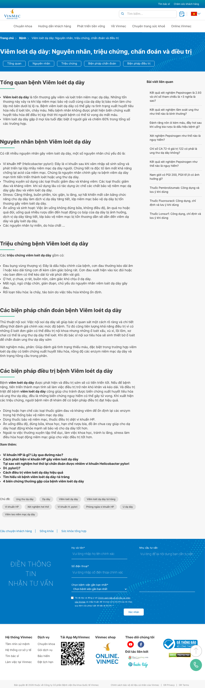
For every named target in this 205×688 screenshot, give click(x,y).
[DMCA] (180, 655)
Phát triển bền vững (91, 26)
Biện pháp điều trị (139, 63)
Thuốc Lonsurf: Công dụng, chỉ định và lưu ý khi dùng (175, 216)
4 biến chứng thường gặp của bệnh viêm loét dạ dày (43, 481)
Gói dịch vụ (45, 650)
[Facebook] (141, 644)
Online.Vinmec (181, 26)
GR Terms (184, 685)
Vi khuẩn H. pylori (67, 506)
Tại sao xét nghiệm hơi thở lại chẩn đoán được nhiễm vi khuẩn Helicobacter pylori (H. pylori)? (66, 466)
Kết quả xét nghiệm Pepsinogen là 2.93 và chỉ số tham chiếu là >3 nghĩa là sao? (175, 96)
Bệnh (22, 38)
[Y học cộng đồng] (138, 658)
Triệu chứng (69, 63)
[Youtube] (130, 644)
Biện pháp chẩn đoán (102, 63)
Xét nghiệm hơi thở (38, 506)
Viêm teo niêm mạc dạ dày (20, 514)
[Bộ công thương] (180, 644)
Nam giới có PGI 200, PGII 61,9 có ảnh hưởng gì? (175, 177)
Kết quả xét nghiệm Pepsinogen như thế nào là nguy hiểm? (173, 164)
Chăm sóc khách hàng (186, 3)
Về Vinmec (118, 26)
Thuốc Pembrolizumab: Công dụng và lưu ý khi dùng (174, 190)
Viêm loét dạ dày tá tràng (101, 499)
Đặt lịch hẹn (45, 662)
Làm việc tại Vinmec (18, 662)
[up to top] (196, 651)
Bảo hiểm (44, 656)
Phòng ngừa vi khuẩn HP (100, 506)
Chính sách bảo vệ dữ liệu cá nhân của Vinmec (135, 685)
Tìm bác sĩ (164, 3)
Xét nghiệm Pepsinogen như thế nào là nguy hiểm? (175, 138)
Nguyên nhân (41, 63)
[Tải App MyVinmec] (72, 653)
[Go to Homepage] (12, 14)
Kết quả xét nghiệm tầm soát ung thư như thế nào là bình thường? (174, 112)
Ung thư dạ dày (24, 499)
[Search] (122, 14)
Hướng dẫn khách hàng (54, 26)
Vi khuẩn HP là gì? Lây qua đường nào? (33, 455)
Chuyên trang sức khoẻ (148, 26)
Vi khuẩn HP (12, 164)
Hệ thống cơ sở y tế (18, 650)
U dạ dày (128, 506)
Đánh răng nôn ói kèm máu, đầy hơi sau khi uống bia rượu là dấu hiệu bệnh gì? (176, 125)
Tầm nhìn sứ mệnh (17, 644)
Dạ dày (46, 499)
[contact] (196, 665)
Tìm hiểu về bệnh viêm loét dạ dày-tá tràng (36, 477)
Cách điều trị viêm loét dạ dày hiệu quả (33, 472)
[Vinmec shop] (107, 653)
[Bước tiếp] (138, 665)
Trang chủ (7, 38)
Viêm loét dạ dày (68, 499)
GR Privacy (169, 685)
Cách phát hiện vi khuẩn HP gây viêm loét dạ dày (40, 459)
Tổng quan (14, 63)
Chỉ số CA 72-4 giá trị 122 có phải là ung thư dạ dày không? (173, 151)
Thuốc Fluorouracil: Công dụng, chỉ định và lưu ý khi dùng (173, 203)
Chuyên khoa (23, 26)
